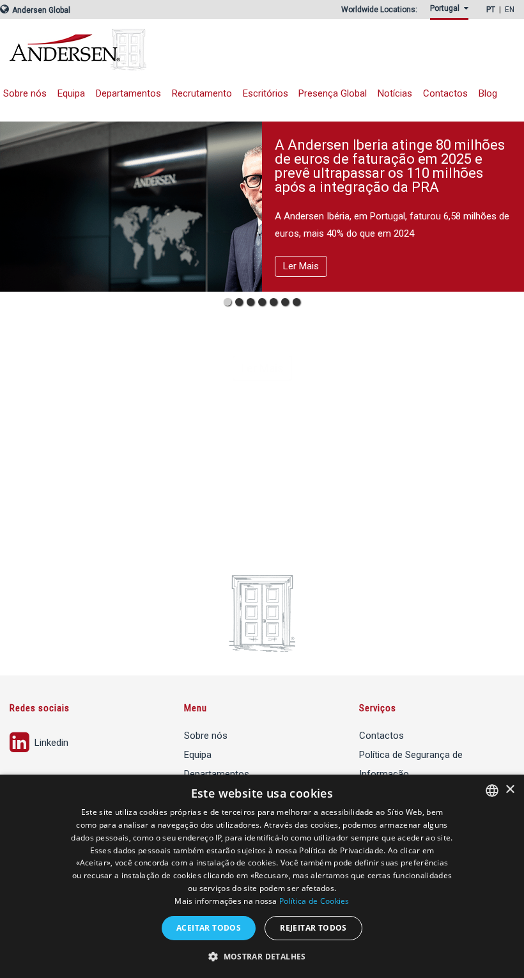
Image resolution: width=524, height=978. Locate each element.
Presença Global (332, 93)
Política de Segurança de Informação (411, 764)
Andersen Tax (163, 49)
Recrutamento (202, 93)
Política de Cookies (314, 900)
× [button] (509, 789)
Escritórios (265, 93)
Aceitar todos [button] (208, 927)
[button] (262, 956)
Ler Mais (301, 266)
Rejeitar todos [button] (313, 927)
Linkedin (50, 742)
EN (509, 9)
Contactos (445, 93)
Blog (488, 93)
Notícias (395, 93)
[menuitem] (452, 11)
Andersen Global (40, 10)
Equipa (71, 93)
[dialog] (262, 876)
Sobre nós (205, 735)
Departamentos (128, 93)
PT (490, 9)
